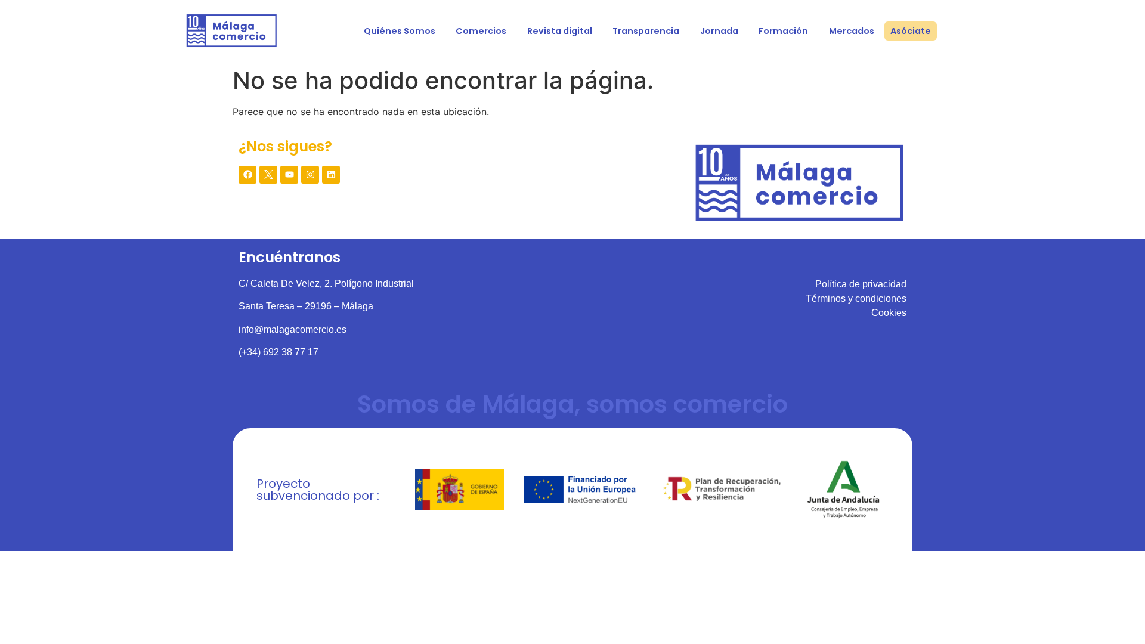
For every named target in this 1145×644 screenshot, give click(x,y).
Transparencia (645, 31)
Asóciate (910, 31)
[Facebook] (247, 175)
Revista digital (559, 31)
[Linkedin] (331, 175)
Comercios (481, 31)
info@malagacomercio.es (292, 329)
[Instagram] (310, 175)
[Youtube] (289, 175)
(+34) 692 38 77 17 (278, 352)
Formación (783, 31)
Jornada (719, 31)
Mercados (851, 31)
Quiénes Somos (399, 31)
